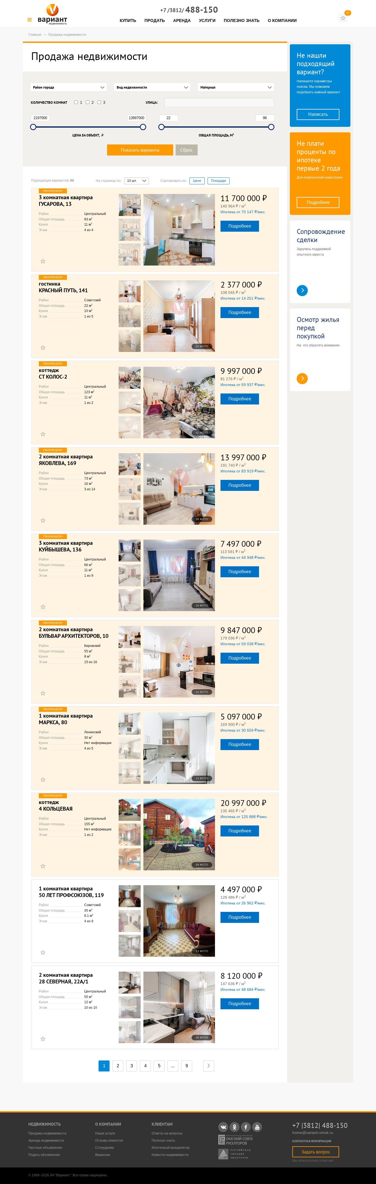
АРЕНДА (182, 20)
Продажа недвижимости (47, 1133)
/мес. (243, 212)
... (173, 1065)
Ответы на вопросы (167, 1133)
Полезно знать (163, 1140)
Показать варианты (140, 150)
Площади (218, 181)
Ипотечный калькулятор (171, 1148)
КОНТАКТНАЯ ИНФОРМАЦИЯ (311, 1141)
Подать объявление (44, 1155)
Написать (318, 114)
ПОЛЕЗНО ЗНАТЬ (242, 20)
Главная (35, 35)
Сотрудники (104, 1148)
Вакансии (102, 1155)
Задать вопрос (315, 1152)
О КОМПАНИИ (282, 20)
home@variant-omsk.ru (312, 1132)
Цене (197, 181)
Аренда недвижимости (46, 1140)
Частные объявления (45, 1148)
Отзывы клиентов (109, 1140)
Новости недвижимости (170, 1155)
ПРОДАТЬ (155, 20)
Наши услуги (105, 1133)
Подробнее (239, 226)
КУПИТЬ (128, 20)
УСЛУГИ (207, 20)
